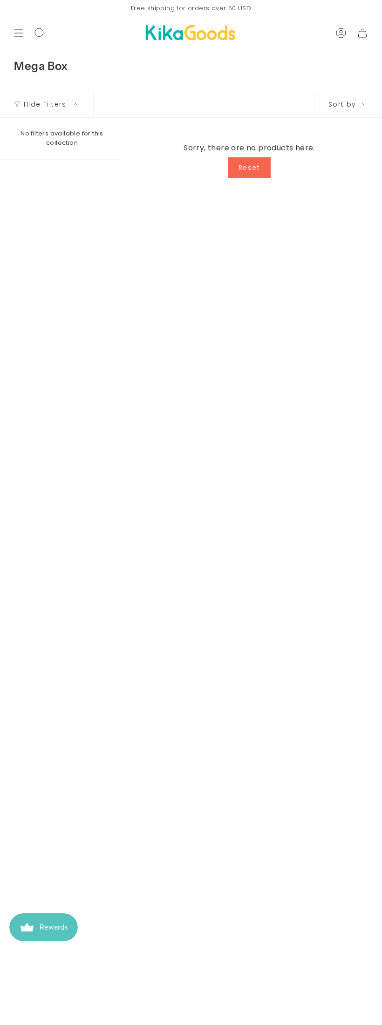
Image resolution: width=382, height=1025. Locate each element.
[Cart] (362, 33)
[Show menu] (18, 33)
